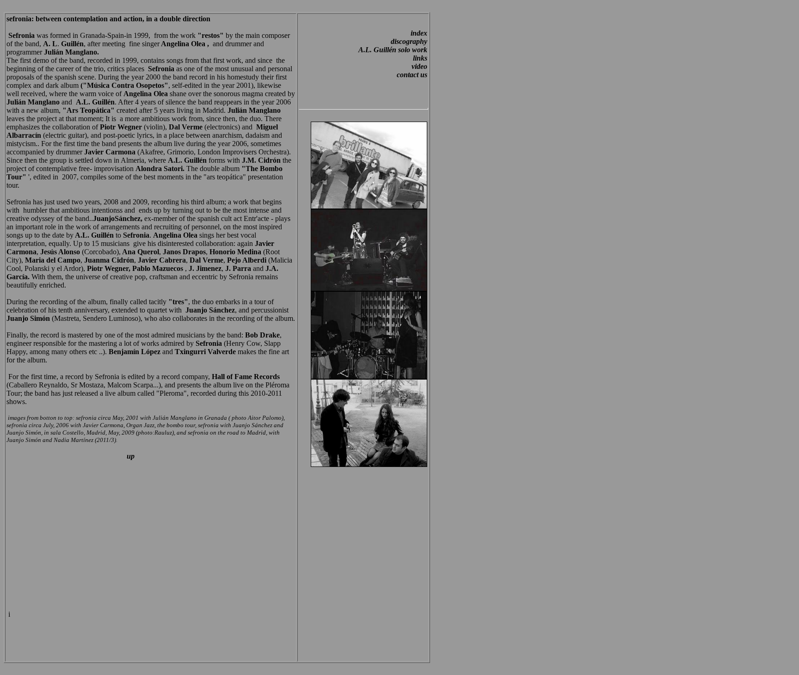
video (419, 66)
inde (417, 33)
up (130, 456)
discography (409, 41)
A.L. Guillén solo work (392, 50)
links (420, 58)
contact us (412, 75)
